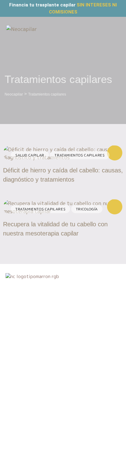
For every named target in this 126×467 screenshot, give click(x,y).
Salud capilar (29, 155)
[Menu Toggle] (115, 29)
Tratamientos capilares (79, 155)
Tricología (87, 209)
